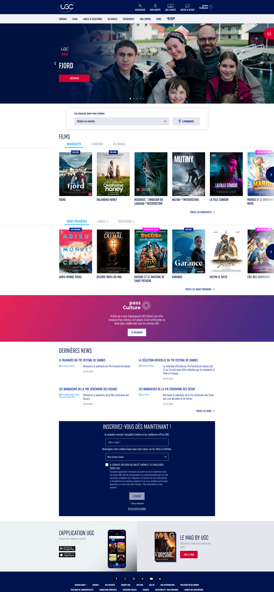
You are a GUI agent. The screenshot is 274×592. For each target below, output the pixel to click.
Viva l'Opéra (145, 19)
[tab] (74, 144)
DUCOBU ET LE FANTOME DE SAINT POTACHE (149, 279)
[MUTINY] (188, 174)
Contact (95, 585)
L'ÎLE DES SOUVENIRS (258, 277)
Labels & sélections (92, 19)
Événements (128, 19)
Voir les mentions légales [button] (137, 508)
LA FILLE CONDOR (219, 200)
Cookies (146, 589)
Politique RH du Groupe (189, 585)
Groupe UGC (125, 585)
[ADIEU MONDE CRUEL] (75, 251)
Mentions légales (130, 589)
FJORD (62, 200)
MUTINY (176, 200)
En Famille (112, 19)
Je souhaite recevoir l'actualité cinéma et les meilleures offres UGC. (137, 466)
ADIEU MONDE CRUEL (70, 277)
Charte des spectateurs (193, 589)
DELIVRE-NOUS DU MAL (109, 277)
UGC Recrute (110, 585)
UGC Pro (140, 585)
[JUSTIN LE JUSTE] (226, 251)
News (158, 19)
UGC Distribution (167, 585)
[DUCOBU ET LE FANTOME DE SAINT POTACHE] (151, 251)
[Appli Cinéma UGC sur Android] (67, 548)
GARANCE (177, 277)
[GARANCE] (188, 251)
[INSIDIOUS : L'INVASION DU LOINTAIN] (151, 174)
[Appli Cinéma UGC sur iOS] (67, 554)
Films (74, 19)
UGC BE (151, 585)
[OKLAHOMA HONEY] (113, 174)
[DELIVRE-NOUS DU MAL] (113, 251)
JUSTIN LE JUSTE (218, 277)
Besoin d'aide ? (80, 585)
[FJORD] (75, 174)
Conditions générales (108, 589)
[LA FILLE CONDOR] (226, 174)
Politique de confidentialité (82, 589)
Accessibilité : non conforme (166, 589)
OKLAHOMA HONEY (107, 200)
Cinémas (63, 19)
